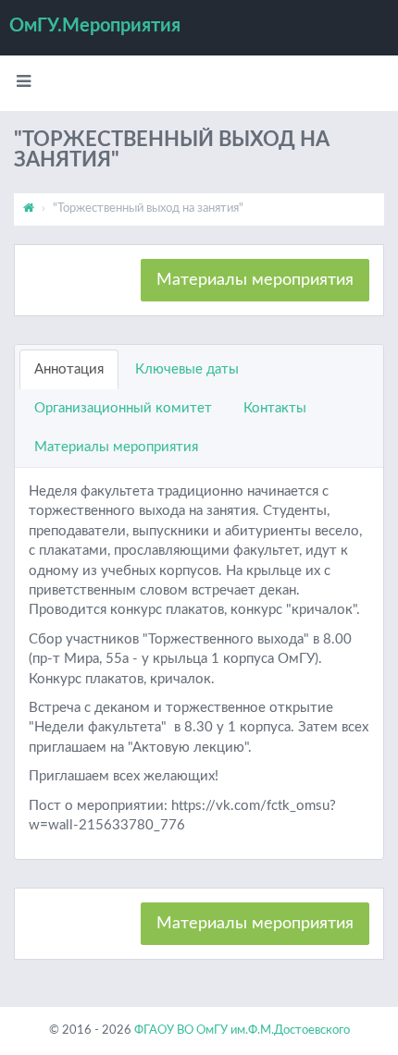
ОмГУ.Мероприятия (94, 26)
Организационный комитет (123, 408)
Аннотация (69, 369)
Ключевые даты (187, 369)
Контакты (274, 408)
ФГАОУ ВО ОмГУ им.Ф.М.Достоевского (242, 1030)
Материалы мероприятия (255, 280)
